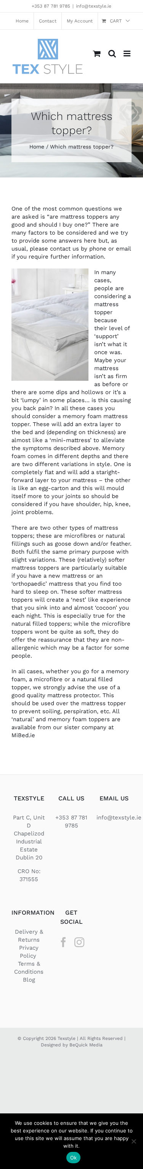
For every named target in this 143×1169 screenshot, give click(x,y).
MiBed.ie (23, 735)
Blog (29, 979)
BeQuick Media (86, 1045)
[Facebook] (63, 942)
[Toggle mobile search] (112, 53)
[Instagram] (79, 942)
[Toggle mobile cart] (97, 53)
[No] (133, 1141)
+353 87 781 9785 (51, 6)
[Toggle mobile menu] (128, 53)
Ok (73, 1158)
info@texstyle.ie (93, 6)
